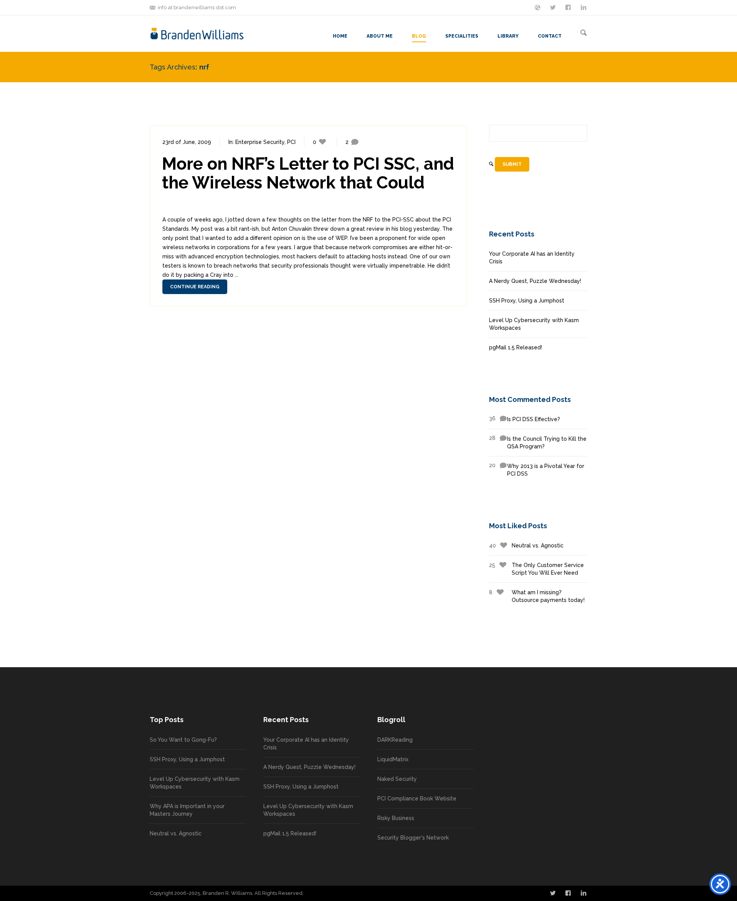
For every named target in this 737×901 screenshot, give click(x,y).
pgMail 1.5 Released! (515, 347)
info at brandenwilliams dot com (197, 7)
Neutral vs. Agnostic (526, 545)
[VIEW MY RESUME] (584, 7)
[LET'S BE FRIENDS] (569, 7)
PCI (291, 142)
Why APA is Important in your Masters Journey (187, 810)
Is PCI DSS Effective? (524, 418)
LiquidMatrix (392, 759)
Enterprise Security (259, 142)
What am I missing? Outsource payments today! (537, 596)
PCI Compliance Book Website (416, 798)
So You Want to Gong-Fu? (183, 740)
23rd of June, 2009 (186, 142)
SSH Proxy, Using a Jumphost (526, 301)
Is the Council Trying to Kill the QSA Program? (538, 442)
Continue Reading (195, 286)
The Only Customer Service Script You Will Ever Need (536, 569)
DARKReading (395, 740)
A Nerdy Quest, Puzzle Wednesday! (535, 281)
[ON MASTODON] (538, 7)
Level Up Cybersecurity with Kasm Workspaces (534, 324)
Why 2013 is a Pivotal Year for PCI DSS (536, 469)
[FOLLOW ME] (553, 7)
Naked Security (397, 779)
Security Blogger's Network (413, 838)
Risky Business (395, 818)
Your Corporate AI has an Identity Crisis (532, 258)
